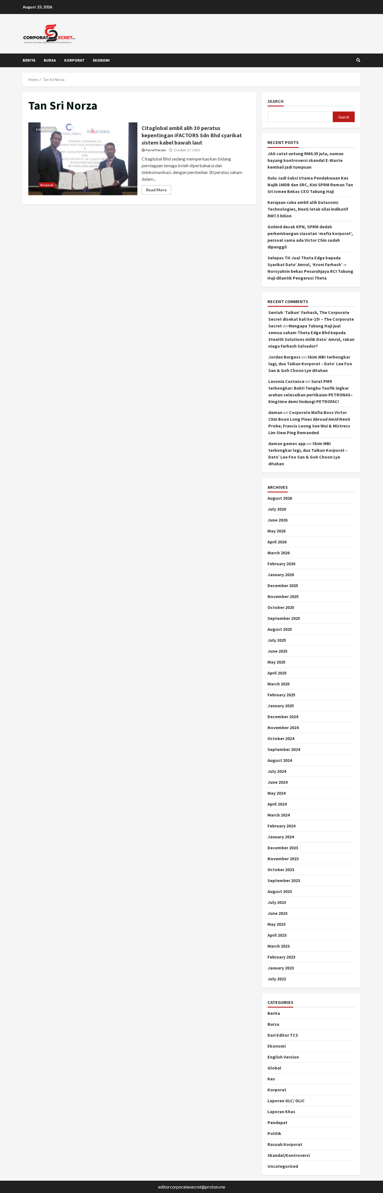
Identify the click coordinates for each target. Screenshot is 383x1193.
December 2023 (282, 847)
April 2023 (277, 935)
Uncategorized (282, 1166)
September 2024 (283, 749)
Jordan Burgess (284, 357)
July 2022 (276, 979)
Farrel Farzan (156, 150)
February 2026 (281, 563)
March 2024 (278, 815)
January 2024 (280, 836)
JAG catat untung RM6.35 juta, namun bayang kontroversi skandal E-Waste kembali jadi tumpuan (305, 160)
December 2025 (282, 585)
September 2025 (283, 618)
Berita (29, 60)
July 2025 (276, 640)
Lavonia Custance (286, 381)
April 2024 (277, 804)
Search (275, 101)
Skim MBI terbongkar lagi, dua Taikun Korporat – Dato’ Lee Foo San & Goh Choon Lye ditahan (310, 363)
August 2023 (279, 891)
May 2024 (276, 793)
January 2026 (280, 574)
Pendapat (277, 1122)
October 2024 (280, 738)
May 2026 (276, 531)
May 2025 (276, 662)
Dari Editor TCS (282, 1035)
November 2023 (283, 858)
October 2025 (280, 607)
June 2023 (277, 913)
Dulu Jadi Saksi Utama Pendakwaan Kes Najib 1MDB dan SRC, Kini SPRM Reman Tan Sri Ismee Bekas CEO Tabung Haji (310, 184)
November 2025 (283, 596)
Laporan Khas (281, 1111)
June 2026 (277, 520)
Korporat (74, 60)
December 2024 (282, 716)
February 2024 (281, 826)
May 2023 (276, 924)
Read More (156, 189)
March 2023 (278, 946)
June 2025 (277, 651)
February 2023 (281, 957)
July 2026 (276, 509)
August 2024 (279, 760)
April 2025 (277, 673)
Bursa (50, 60)
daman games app (287, 443)
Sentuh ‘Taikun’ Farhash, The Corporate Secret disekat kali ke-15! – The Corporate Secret (311, 319)
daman (275, 412)
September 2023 (283, 880)
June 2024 (277, 782)
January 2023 (280, 968)
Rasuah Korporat (284, 1144)
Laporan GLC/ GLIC (286, 1100)
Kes (271, 1079)
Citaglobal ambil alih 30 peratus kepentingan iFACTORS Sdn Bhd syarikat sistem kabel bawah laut (82, 158)
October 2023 (280, 869)
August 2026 (279, 498)
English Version (283, 1057)
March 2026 (278, 552)
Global (274, 1068)
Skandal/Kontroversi (288, 1155)
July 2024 (276, 771)
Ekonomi (101, 60)
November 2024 (283, 727)
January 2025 (280, 705)
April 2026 (277, 542)
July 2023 (276, 902)
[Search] (358, 60)
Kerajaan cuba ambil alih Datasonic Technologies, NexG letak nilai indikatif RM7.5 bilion (307, 208)
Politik (274, 1133)
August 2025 (279, 629)
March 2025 (278, 684)
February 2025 (281, 694)
